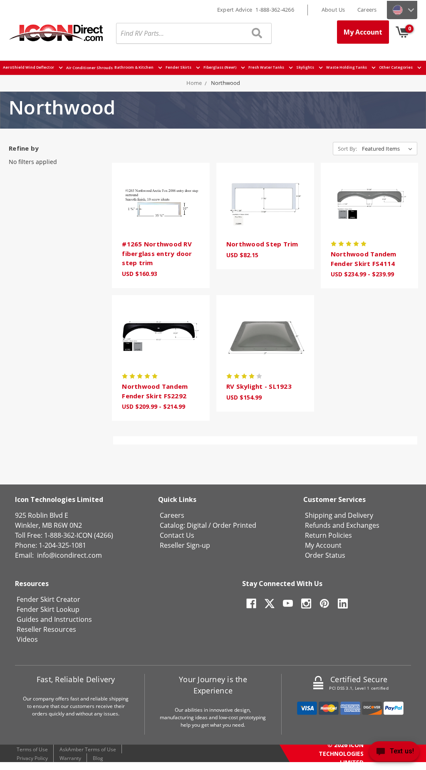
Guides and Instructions (54, 619)
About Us (333, 9)
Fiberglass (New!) (220, 67)
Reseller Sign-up (185, 545)
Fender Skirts (179, 67)
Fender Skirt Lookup (48, 609)
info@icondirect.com (69, 555)
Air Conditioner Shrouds (89, 67)
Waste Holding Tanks (347, 67)
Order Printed (234, 525)
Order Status (325, 555)
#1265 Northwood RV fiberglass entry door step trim (157, 253)
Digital (197, 525)
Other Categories (396, 67)
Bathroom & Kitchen (134, 67)
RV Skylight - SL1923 (259, 386)
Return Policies (328, 535)
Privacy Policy (32, 758)
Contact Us (177, 535)
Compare (158, 214)
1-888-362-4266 (274, 9)
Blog (98, 758)
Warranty (70, 758)
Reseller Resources (46, 629)
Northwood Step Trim (262, 244)
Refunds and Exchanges (342, 525)
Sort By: (347, 148)
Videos (27, 639)
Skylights (305, 67)
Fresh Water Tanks (266, 67)
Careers (367, 9)
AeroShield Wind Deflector (29, 67)
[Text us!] (394, 753)
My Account (363, 32)
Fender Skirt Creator (48, 599)
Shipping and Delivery (339, 515)
